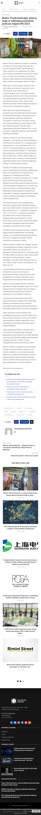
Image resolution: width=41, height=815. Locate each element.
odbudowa (32, 411)
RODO (3, 734)
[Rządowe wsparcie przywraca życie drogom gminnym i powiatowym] (7, 751)
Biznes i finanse (14, 9)
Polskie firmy (20, 415)
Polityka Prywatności (28, 811)
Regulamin (4, 731)
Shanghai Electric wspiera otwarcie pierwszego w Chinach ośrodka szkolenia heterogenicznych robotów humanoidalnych (20, 562)
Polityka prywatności (7, 737)
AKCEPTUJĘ (36, 811)
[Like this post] (16, 34)
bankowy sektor (9, 408)
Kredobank (22, 411)
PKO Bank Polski (8, 415)
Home (3, 9)
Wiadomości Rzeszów (10, 27)
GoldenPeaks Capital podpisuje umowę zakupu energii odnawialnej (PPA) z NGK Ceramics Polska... (20, 631)
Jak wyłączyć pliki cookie (26, 812)
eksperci (19, 408)
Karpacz (13, 411)
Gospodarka (28, 408)
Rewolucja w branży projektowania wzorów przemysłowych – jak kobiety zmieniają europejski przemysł (21, 381)
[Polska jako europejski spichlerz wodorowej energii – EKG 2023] (7, 761)
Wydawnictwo (5, 740)
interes (6, 411)
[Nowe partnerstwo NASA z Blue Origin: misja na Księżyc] (7, 771)
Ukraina (29, 415)
